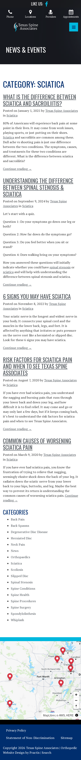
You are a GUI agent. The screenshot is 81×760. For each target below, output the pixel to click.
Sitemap (67, 738)
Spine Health (20, 595)
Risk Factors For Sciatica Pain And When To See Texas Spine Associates (37, 366)
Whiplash (17, 620)
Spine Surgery (21, 607)
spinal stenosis (60, 267)
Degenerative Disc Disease (29, 532)
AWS (62, 715)
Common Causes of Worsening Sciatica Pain (37, 444)
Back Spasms (20, 525)
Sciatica (11, 115)
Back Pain (18, 519)
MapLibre (49, 715)
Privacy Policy (16, 730)
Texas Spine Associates (61, 110)
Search (46, 752)
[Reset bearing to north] (76, 706)
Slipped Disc (19, 576)
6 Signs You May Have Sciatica (37, 296)
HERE (70, 715)
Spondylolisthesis (23, 613)
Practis (34, 752)
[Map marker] (10, 704)
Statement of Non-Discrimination (30, 738)
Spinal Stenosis (22, 582)
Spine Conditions (23, 588)
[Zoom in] (76, 695)
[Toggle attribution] (76, 715)
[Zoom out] (76, 700)
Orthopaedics (20, 557)
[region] (40, 680)
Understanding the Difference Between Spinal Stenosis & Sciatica (38, 187)
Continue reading (17, 169)
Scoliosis (17, 569)
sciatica (8, 272)
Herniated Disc (21, 538)
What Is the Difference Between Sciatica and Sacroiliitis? (39, 100)
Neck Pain (18, 544)
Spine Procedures (23, 601)
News (14, 551)
